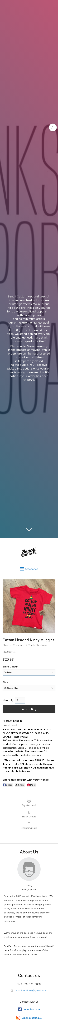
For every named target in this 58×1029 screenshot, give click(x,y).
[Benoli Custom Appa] (29, 552)
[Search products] (53, 127)
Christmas (18, 645)
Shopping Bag (29, 827)
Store (6, 645)
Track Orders (29, 816)
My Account (29, 805)
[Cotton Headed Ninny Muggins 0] (29, 606)
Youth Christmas (38, 645)
